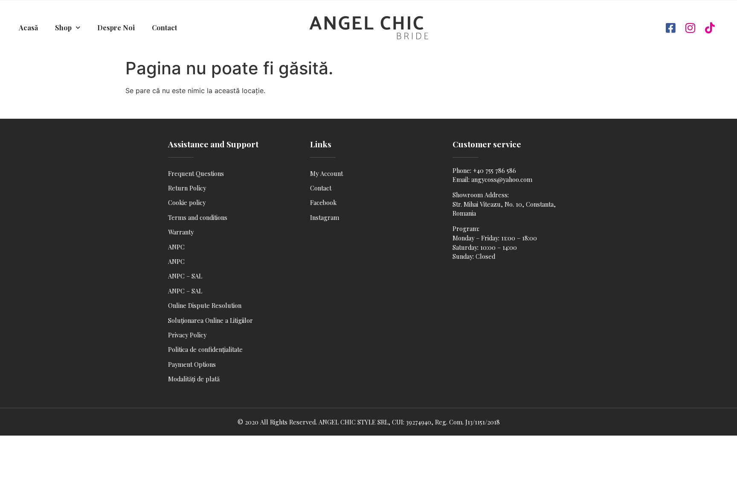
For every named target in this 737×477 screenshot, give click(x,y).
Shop (63, 27)
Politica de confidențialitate (205, 349)
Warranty (181, 232)
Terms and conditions (197, 217)
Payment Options (192, 364)
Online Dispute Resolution (204, 305)
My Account (326, 173)
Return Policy (187, 188)
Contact (164, 27)
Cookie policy (187, 202)
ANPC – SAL (185, 276)
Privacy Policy (187, 335)
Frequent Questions (196, 173)
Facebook (323, 202)
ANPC (176, 247)
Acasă (28, 27)
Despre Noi (116, 27)
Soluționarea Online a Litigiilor (210, 320)
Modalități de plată (194, 379)
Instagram (324, 217)
